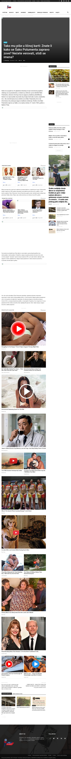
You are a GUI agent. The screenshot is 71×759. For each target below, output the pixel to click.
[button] (67, 12)
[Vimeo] (64, 1)
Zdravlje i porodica (42, 12)
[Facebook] (59, 1)
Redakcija (7, 60)
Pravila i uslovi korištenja (45, 0)
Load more (58, 150)
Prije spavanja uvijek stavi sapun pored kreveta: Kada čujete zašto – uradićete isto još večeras (62, 85)
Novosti (11, 12)
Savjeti (57, 12)
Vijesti (17, 12)
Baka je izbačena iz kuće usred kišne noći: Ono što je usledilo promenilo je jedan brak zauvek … (39, 709)
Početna (14, 0)
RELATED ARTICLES (6, 693)
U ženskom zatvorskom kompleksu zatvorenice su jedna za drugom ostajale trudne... (63, 209)
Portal (50, 204)
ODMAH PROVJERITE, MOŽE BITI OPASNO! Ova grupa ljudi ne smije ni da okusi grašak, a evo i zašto (59, 77)
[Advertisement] (23, 77)
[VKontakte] (66, 1)
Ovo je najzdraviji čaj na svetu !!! (23, 707)
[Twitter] (62, 1)
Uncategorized (52, 183)
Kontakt (33, 0)
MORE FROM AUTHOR (17, 693)
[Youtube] (68, 1)
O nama (38, 0)
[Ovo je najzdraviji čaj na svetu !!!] (24, 701)
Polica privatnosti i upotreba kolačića (24, 0)
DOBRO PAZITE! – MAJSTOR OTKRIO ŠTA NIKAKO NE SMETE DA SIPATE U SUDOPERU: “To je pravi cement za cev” (36, 686)
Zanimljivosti (31, 12)
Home (3, 15)
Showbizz (23, 12)
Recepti (52, 12)
